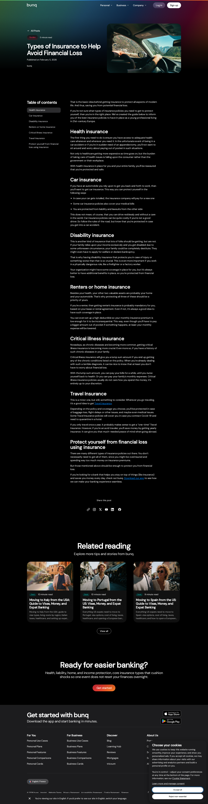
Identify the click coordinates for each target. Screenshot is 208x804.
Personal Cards (35, 763)
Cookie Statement (111, 792)
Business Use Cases (77, 740)
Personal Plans (34, 746)
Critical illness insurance (40, 132)
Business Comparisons (79, 758)
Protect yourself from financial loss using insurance (43, 145)
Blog (109, 740)
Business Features (76, 752)
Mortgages (112, 758)
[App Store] (172, 714)
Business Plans (75, 746)
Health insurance (37, 110)
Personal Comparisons (39, 758)
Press (150, 740)
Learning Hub (114, 746)
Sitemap (125, 792)
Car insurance (35, 115)
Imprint (43, 792)
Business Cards (75, 763)
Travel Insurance (37, 138)
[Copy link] (88, 509)
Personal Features (36, 752)
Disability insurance (38, 121)
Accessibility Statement (91, 792)
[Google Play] (171, 721)
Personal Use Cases (37, 740)
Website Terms (55, 792)
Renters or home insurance (42, 126)
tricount (111, 763)
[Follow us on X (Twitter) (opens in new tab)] (100, 509)
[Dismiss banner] (29, 798)
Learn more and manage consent (168, 783)
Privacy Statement (71, 792)
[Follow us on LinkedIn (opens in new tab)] (112, 509)
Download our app (134, 478)
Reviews (111, 752)
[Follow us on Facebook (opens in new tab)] (119, 509)
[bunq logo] (32, 5)
